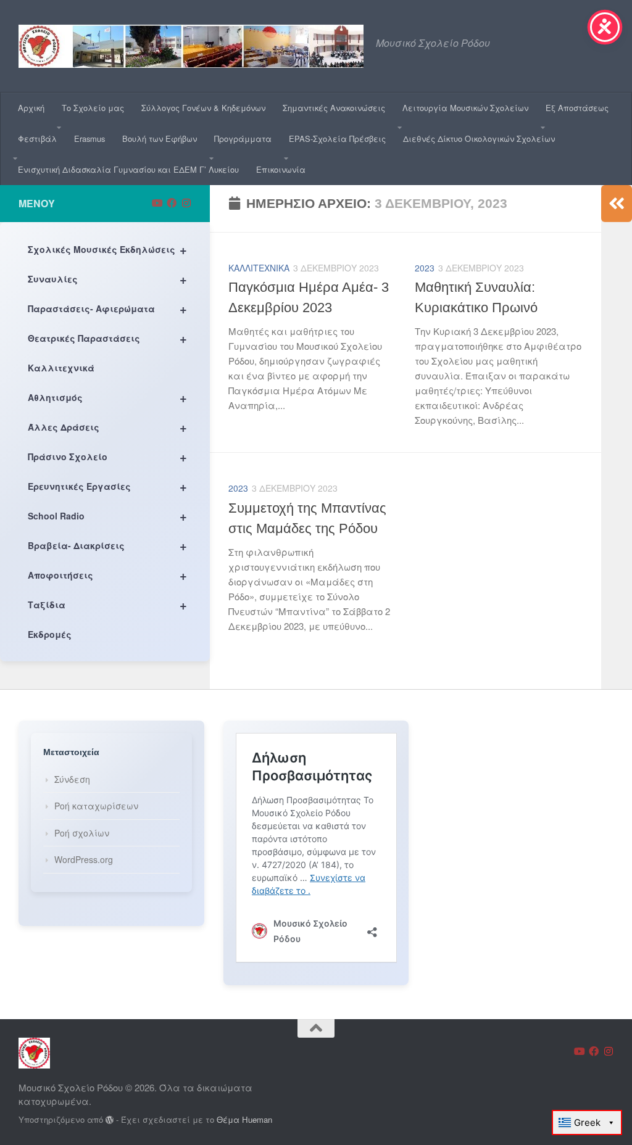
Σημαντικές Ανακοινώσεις (334, 108)
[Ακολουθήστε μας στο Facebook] (172, 203)
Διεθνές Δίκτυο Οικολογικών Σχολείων (479, 138)
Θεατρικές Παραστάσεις (107, 338)
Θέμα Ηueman (244, 1119)
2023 (424, 268)
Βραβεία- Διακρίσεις (107, 545)
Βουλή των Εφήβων (159, 138)
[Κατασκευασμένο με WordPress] (110, 1120)
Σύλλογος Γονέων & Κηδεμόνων (203, 108)
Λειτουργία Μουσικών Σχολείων (465, 108)
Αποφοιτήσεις (107, 575)
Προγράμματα (243, 138)
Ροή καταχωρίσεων (96, 806)
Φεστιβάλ (37, 138)
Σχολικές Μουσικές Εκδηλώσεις (107, 249)
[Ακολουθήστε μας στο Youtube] (157, 203)
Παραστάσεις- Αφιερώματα (107, 308)
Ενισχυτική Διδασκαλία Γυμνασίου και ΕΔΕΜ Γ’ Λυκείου (128, 169)
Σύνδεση (72, 779)
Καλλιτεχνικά (258, 268)
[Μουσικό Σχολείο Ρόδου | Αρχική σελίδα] (191, 46)
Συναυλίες (107, 278)
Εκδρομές (50, 634)
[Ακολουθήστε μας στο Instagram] (186, 203)
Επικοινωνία (281, 169)
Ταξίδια (107, 604)
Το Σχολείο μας (93, 108)
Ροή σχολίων (81, 833)
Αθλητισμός (107, 397)
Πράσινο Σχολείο (107, 456)
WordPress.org (83, 859)
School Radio (107, 515)
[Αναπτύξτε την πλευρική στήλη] (616, 203)
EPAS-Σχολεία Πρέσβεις (337, 138)
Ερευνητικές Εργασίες (107, 486)
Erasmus (89, 138)
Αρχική (31, 108)
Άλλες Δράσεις (107, 427)
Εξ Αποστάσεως (577, 108)
